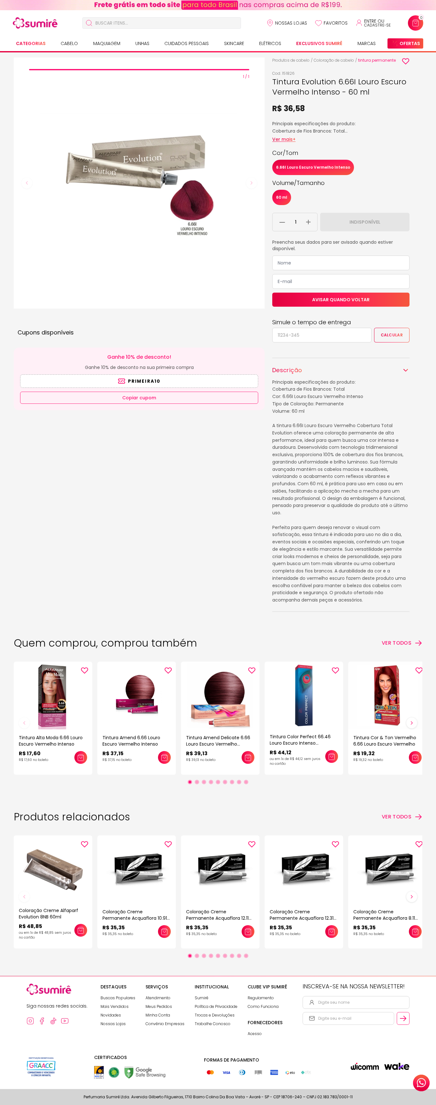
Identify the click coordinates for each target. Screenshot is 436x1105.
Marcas (366, 43)
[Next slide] (251, 183)
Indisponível (365, 222)
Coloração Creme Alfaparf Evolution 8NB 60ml (48, 913)
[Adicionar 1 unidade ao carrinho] (308, 222)
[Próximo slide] (411, 722)
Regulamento (261, 998)
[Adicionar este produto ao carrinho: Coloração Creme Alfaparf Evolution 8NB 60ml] (80, 930)
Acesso (255, 1033)
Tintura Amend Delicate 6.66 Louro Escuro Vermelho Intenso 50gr (218, 744)
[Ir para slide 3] (204, 782)
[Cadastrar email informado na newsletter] (403, 1018)
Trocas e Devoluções (215, 1015)
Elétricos (270, 43)
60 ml (281, 197)
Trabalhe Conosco (212, 1023)
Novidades (111, 1015)
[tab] (139, 69)
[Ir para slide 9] (246, 782)
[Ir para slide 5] (218, 782)
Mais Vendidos (115, 1006)
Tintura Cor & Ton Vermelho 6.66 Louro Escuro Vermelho (384, 740)
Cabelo (69, 43)
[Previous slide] (26, 183)
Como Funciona (263, 1006)
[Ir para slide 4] (211, 782)
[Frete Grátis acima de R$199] (218, 5)
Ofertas (410, 43)
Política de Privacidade (216, 1006)
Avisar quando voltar (341, 299)
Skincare (234, 43)
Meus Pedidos (159, 1006)
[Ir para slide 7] (232, 782)
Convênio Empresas (165, 1023)
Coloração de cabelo (334, 60)
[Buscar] (89, 23)
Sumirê (201, 998)
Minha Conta (158, 1015)
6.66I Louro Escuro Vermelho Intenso (313, 167)
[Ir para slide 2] (197, 782)
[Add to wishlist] (406, 61)
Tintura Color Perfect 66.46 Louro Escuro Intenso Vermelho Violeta (300, 743)
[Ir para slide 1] (190, 782)
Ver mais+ (284, 139)
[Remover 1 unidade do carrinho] (282, 222)
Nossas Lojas (291, 23)
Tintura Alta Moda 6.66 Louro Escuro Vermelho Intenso (51, 740)
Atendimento (158, 998)
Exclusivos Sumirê (319, 43)
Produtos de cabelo (291, 60)
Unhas (142, 43)
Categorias (31, 43)
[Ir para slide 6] (225, 782)
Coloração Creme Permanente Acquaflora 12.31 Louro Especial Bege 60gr (302, 918)
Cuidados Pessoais (186, 43)
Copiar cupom (139, 398)
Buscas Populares (118, 998)
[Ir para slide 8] (239, 782)
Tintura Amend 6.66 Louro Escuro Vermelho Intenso (131, 740)
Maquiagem (106, 43)
